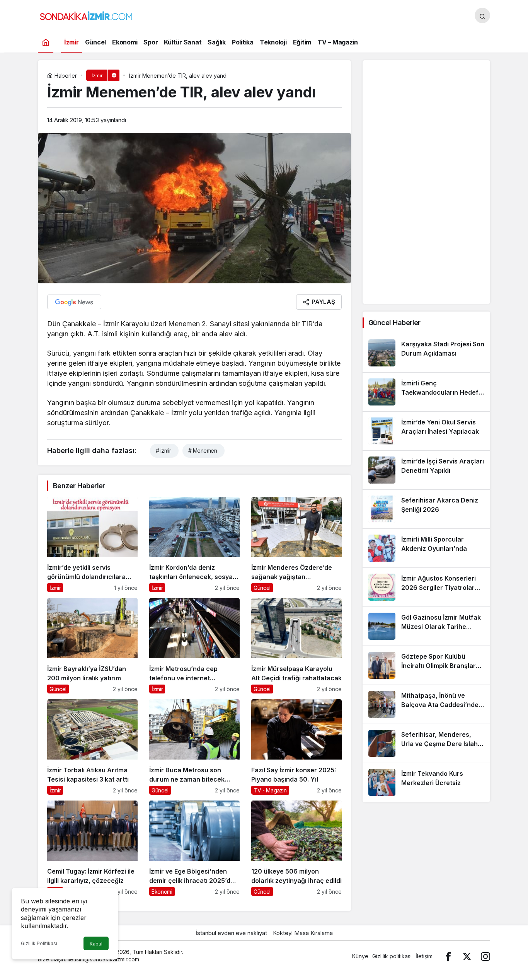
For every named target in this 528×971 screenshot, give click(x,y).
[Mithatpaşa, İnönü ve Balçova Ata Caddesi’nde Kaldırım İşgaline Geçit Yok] (426, 704)
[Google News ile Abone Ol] (74, 302)
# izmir (163, 450)
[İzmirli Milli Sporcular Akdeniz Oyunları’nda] (426, 548)
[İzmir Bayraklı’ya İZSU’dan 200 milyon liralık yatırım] (92, 645)
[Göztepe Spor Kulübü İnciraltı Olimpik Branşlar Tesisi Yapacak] (426, 665)
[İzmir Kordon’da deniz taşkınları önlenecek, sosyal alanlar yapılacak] (194, 544)
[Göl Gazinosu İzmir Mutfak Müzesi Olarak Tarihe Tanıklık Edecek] (426, 626)
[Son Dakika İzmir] (86, 15)
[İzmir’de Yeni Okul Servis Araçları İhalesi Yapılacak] (426, 431)
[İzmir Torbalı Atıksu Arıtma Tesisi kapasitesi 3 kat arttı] (92, 747)
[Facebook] (448, 956)
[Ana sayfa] (45, 42)
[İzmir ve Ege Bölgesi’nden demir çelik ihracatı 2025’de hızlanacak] (194, 848)
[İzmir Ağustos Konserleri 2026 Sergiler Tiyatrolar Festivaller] (426, 587)
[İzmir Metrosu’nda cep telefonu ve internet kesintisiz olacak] (194, 645)
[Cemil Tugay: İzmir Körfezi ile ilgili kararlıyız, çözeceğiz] (92, 848)
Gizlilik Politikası (39, 943)
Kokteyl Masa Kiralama (303, 933)
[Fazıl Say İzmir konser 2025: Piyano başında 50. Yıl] (296, 747)
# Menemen (202, 450)
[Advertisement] (426, 182)
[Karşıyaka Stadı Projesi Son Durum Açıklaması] (426, 353)
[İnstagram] (485, 956)
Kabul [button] (96, 944)
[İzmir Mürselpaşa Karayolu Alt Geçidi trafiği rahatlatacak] (296, 645)
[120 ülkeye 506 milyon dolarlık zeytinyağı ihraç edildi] (296, 848)
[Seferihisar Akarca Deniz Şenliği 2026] (426, 509)
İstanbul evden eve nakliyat (231, 933)
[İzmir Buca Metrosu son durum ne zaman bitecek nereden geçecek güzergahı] (194, 747)
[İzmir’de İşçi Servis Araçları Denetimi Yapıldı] (426, 470)
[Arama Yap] (482, 15)
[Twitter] (467, 956)
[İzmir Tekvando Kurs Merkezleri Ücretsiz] (426, 782)
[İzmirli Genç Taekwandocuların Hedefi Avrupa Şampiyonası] (426, 392)
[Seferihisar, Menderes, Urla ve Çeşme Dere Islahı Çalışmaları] (426, 743)
